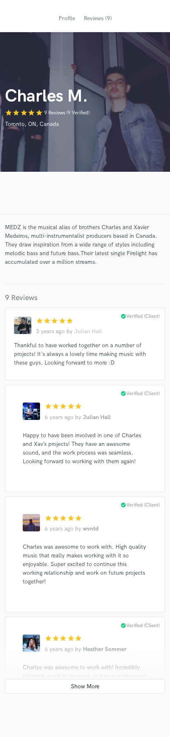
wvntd (91, 528)
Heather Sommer (105, 649)
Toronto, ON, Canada (32, 124)
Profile (67, 18)
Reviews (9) (98, 18)
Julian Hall (88, 331)
